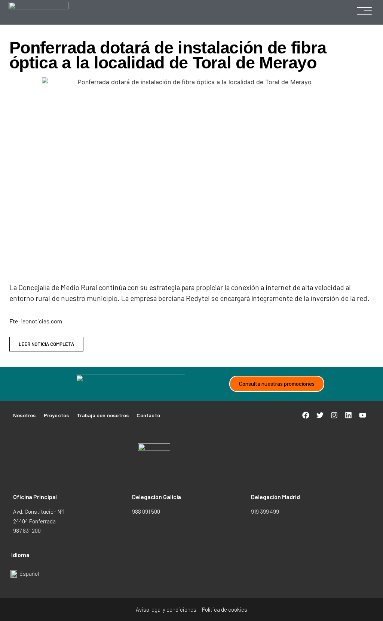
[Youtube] (363, 415)
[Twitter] (320, 415)
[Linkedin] (348, 415)
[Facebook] (306, 415)
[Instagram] (334, 415)
